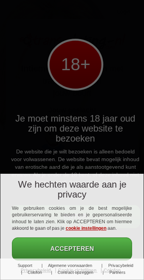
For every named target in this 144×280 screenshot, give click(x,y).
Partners (117, 272)
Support (25, 265)
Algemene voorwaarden (70, 265)
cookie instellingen (86, 228)
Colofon (34, 272)
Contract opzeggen (75, 272)
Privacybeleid (120, 265)
